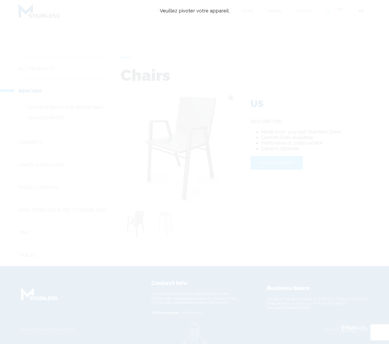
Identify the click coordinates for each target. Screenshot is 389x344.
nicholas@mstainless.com (192, 298)
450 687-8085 (161, 298)
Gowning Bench (46, 117)
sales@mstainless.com (190, 302)
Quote (247, 11)
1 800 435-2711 (191, 312)
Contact (304, 11)
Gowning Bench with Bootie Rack (65, 107)
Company (188, 11)
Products (218, 11)
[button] (231, 98)
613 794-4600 (161, 302)
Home (161, 11)
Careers (274, 11)
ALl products (37, 68)
